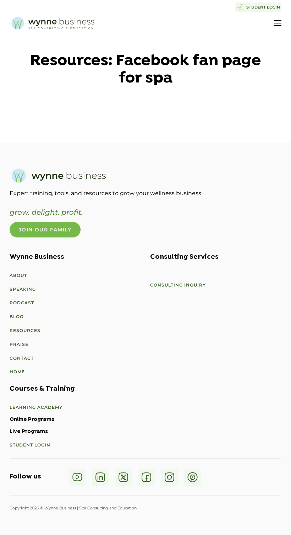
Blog (16, 316)
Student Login (30, 445)
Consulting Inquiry (178, 285)
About (18, 275)
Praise (19, 344)
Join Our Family (45, 229)
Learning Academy (36, 407)
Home (17, 371)
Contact (22, 358)
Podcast (22, 302)
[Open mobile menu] (277, 23)
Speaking (23, 289)
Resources (25, 330)
